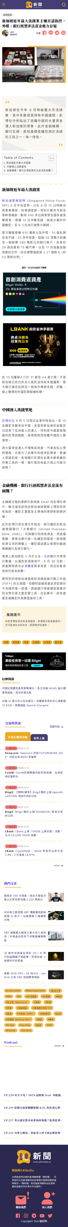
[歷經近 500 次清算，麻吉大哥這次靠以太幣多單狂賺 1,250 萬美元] (56, 900)
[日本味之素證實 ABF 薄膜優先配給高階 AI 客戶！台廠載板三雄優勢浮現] (56, 919)
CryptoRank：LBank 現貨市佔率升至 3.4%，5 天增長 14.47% (34, 853)
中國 (6, 642)
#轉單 (51, 1019)
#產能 (39, 1019)
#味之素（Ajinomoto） (17, 1002)
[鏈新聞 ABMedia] (34, 4)
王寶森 (36, 642)
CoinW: (10, 772)
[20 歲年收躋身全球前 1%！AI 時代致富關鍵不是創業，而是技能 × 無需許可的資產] (56, 960)
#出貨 (58, 1014)
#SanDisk (10, 1030)
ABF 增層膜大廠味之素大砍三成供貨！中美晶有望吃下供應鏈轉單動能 (25, 936)
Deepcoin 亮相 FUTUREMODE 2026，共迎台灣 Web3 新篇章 (34, 755)
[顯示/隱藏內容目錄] (49, 158)
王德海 (47, 642)
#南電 (58, 996)
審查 (31, 566)
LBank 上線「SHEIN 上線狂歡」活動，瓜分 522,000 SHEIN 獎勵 (34, 833)
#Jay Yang (25, 1025)
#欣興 (9, 1008)
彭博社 (7, 420)
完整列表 (55, 726)
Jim (12, 32)
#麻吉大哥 (55, 991)
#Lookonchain (13, 990)
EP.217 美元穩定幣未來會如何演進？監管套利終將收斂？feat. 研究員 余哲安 (34, 1120)
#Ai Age (10, 1025)
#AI (19, 996)
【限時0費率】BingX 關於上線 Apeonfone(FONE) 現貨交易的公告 (34, 794)
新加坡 (16, 642)
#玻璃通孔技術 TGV (42, 1008)
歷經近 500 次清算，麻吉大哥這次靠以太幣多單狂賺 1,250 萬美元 (25, 897)
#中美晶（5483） (25, 1014)
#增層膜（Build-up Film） (18, 1019)
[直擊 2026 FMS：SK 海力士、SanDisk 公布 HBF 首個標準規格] (56, 978)
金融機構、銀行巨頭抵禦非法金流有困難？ (30, 170)
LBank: (10, 831)
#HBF (49, 1025)
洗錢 (26, 642)
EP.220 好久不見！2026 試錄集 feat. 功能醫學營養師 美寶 (34, 1095)
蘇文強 (58, 642)
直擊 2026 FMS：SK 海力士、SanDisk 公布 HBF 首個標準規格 (25, 975)
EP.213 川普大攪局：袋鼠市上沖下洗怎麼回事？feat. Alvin (34, 1133)
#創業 (38, 1025)
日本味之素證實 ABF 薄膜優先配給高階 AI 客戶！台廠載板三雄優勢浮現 (25, 916)
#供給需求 (45, 1014)
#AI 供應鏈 (31, 996)
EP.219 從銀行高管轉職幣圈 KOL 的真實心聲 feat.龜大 (34, 1108)
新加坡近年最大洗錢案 (18, 162)
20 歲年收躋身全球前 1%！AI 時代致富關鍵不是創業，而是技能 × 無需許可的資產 (25, 956)
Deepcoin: (12, 753)
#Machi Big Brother (35, 990)
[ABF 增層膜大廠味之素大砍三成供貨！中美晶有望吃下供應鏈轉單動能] (56, 939)
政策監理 (7, 15)
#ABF (8, 996)
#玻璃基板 (22, 1008)
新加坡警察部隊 (14, 200)
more (57, 865)
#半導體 (46, 996)
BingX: (9, 792)
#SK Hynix (26, 1030)
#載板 (9, 1014)
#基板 (37, 1002)
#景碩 (48, 1002)
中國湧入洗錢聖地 (16, 166)
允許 (47, 556)
